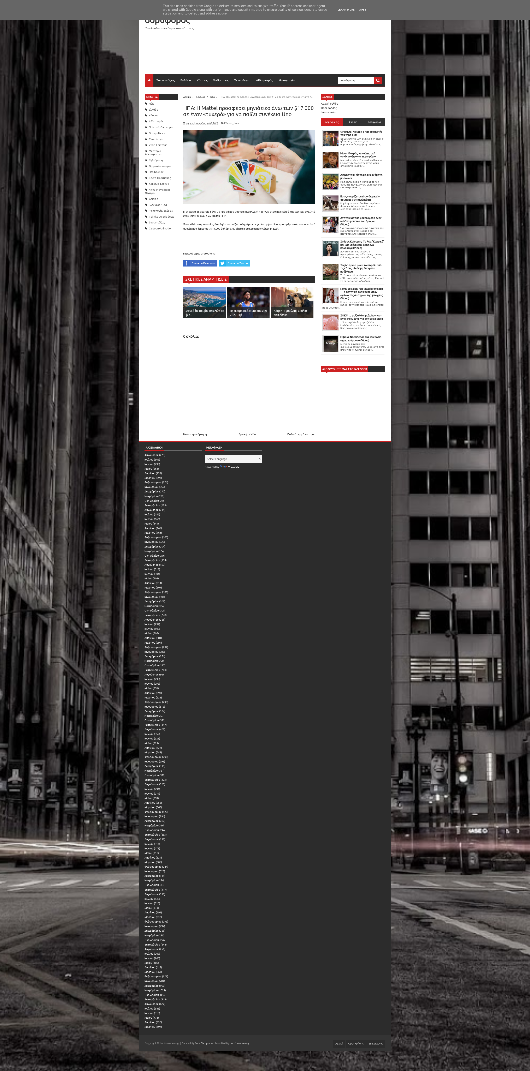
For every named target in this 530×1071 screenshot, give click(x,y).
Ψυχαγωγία (287, 80)
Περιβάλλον (156, 171)
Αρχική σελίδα (247, 434)
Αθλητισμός (264, 80)
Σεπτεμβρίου (152, 505)
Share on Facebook (203, 263)
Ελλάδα (185, 80)
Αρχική (339, 1043)
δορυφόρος (167, 20)
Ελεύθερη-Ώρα (158, 204)
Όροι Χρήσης (329, 107)
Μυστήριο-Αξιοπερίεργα (153, 153)
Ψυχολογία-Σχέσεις (161, 210)
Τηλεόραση (156, 160)
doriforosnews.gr (240, 1043)
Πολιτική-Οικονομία (161, 127)
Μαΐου (148, 468)
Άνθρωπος (221, 80)
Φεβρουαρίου (153, 482)
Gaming (153, 198)
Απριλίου (150, 473)
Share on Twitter (238, 263)
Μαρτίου (150, 477)
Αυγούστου (152, 454)
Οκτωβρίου (152, 500)
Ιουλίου (149, 459)
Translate (234, 467)
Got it (363, 9)
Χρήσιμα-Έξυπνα (159, 183)
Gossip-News (157, 133)
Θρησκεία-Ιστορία (160, 166)
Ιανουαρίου (151, 486)
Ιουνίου (149, 464)
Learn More (346, 9)
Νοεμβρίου (151, 496)
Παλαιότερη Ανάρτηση (301, 434)
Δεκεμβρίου (152, 491)
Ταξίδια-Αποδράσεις (161, 216)
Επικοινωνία (328, 112)
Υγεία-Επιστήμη (158, 145)
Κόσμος (202, 80)
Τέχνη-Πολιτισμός (160, 177)
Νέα (151, 103)
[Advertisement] (309, 45)
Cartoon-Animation (160, 228)
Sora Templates (204, 1043)
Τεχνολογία (242, 80)
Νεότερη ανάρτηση (195, 434)
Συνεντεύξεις (165, 80)
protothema (208, 253)
